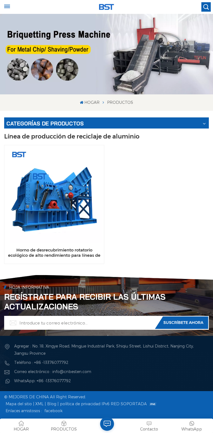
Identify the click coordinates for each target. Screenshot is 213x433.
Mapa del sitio (19, 403)
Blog (51, 403)
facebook (53, 410)
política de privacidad (80, 403)
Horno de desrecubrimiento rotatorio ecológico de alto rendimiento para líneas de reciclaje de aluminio (54, 252)
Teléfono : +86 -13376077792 (41, 362)
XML (39, 403)
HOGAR (92, 102)
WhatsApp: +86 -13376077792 (42, 380)
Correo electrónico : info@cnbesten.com (52, 371)
